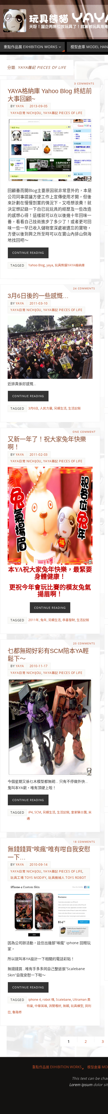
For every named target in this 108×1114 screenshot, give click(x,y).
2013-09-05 (39, 106)
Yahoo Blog (36, 265)
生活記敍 (74, 408)
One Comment (84, 432)
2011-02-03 (39, 454)
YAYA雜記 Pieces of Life (63, 113)
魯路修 (17, 1012)
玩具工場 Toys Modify (28, 877)
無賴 (66, 1006)
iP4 (30, 812)
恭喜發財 (68, 620)
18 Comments (84, 841)
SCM (37, 812)
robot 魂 (48, 999)
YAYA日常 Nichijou (25, 113)
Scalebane (63, 999)
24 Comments (84, 288)
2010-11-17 (39, 666)
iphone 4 (34, 999)
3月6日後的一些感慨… (38, 295)
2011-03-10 (39, 303)
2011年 (33, 620)
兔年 (43, 620)
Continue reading (28, 253)
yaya (20, 106)
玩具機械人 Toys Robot (67, 877)
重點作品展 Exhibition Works (57, 1067)
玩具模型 (77, 1006)
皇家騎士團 (79, 812)
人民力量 (46, 408)
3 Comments (84, 83)
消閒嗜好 (55, 1006)
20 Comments (84, 643)
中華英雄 (41, 1006)
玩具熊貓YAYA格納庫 (70, 265)
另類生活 (60, 408)
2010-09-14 (39, 864)
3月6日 (33, 408)
